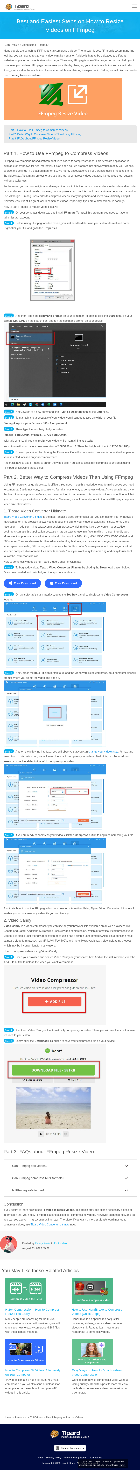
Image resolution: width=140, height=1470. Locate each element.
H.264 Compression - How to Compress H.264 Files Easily (32, 1312)
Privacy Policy (53, 1457)
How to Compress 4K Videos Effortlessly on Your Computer (32, 1372)
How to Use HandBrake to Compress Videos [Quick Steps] (97, 1312)
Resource (20, 1417)
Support (84, 1457)
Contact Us (96, 1457)
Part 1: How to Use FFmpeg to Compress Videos (38, 130)
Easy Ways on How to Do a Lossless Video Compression (97, 1372)
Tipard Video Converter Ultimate (23, 516)
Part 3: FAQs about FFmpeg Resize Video (34, 138)
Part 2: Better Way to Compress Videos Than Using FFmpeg (45, 134)
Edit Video (60, 1243)
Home (7, 1417)
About (41, 1457)
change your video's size (103, 751)
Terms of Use (70, 1457)
